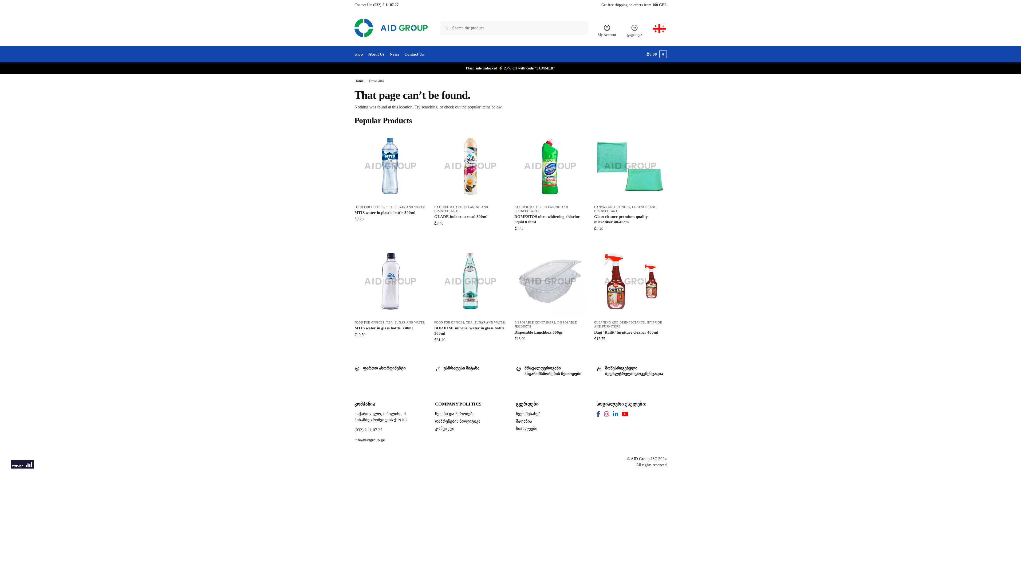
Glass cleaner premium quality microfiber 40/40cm (621, 219)
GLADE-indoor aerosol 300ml (460, 217)
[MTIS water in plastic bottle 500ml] (390, 166)
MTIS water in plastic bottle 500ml (384, 212)
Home (359, 81)
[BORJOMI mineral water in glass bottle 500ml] (470, 281)
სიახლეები (526, 428)
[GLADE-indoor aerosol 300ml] (470, 166)
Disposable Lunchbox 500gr (538, 332)
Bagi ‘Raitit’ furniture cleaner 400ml (626, 332)
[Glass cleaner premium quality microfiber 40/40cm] (630, 166)
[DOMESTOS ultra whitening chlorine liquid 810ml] (550, 166)
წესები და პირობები (455, 414)
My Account (607, 35)
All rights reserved (651, 465)
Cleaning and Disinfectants (619, 322)
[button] (656, 54)
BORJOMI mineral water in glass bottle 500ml (469, 331)
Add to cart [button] (390, 230)
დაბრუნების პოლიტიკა (457, 421)
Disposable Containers (534, 322)
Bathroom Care (448, 207)
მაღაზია (524, 421)
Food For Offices (369, 207)
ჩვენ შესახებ (528, 414)
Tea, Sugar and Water (405, 207)
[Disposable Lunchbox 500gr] (550, 281)
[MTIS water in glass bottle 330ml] (390, 281)
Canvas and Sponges (612, 207)
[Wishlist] (418, 138)
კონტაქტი (444, 428)
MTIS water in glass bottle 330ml (383, 328)
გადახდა (634, 35)
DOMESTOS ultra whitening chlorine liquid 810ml (547, 219)
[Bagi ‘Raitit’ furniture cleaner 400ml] (630, 281)
